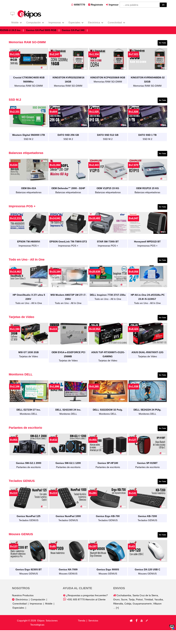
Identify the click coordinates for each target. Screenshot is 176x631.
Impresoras (54, 22)
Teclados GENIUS (28, 520)
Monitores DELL (28, 413)
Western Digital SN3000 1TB (28, 135)
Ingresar (113, 4)
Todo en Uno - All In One (28, 303)
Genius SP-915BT (147, 463)
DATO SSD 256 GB (68, 135)
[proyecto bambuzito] (172, 629)
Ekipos (41, 620)
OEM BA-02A (28, 188)
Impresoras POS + (29, 245)
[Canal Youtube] (141, 620)
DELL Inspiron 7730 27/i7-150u (108, 294)
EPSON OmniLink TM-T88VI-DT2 (68, 241)
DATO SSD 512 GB (107, 135)
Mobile (15, 22)
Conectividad (115, 22)
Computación (33, 22)
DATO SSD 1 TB (147, 135)
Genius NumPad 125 (28, 516)
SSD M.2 (28, 139)
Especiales (74, 22)
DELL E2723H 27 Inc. (28, 409)
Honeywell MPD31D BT (147, 241)
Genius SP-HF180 (108, 463)
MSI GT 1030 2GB (28, 352)
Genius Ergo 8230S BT (28, 569)
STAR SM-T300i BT (108, 241)
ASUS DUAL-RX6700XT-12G (147, 352)
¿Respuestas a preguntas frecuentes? (86, 595)
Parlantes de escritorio (28, 467)
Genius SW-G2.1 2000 (28, 463)
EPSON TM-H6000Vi (28, 241)
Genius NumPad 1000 (68, 516)
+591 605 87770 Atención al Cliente (86, 599)
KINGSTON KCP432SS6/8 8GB (107, 77)
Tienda (81, 620)
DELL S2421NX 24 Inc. (68, 409)
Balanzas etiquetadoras (28, 192)
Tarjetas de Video (28, 356)
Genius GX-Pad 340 (85, 30)
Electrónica (94, 22)
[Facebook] (136, 620)
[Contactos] (146, 620)
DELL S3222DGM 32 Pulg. (108, 409)
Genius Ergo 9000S (108, 569)
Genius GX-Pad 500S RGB (53, 30)
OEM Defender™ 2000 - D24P (68, 188)
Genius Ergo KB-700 (108, 516)
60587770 (79, 4)
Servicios (93, 620)
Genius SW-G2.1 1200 (68, 463)
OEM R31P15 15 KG (147, 188)
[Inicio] (131, 620)
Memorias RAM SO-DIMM (28, 85)
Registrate (96, 4)
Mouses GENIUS (28, 573)
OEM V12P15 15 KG (108, 188)
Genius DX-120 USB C (147, 569)
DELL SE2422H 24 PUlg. (147, 409)
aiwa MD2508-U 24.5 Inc (19, 30)
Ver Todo (162, 43)
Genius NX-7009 (68, 569)
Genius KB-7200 (147, 516)
